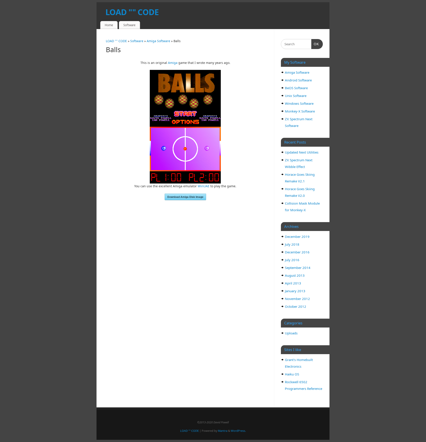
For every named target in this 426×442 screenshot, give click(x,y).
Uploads (291, 333)
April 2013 (293, 283)
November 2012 (297, 298)
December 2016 (297, 252)
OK (315, 44)
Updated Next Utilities (301, 152)
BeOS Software (296, 88)
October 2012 (295, 306)
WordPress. (238, 431)
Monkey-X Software (300, 111)
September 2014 (297, 267)
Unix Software (295, 95)
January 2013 (295, 291)
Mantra (222, 431)
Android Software (298, 80)
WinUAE (203, 186)
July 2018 (292, 244)
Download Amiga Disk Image (185, 197)
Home (109, 25)
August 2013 (295, 275)
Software (129, 25)
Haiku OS (292, 374)
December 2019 (297, 236)
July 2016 (292, 260)
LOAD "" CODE (132, 12)
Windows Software (299, 103)
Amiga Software (159, 41)
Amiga (173, 63)
